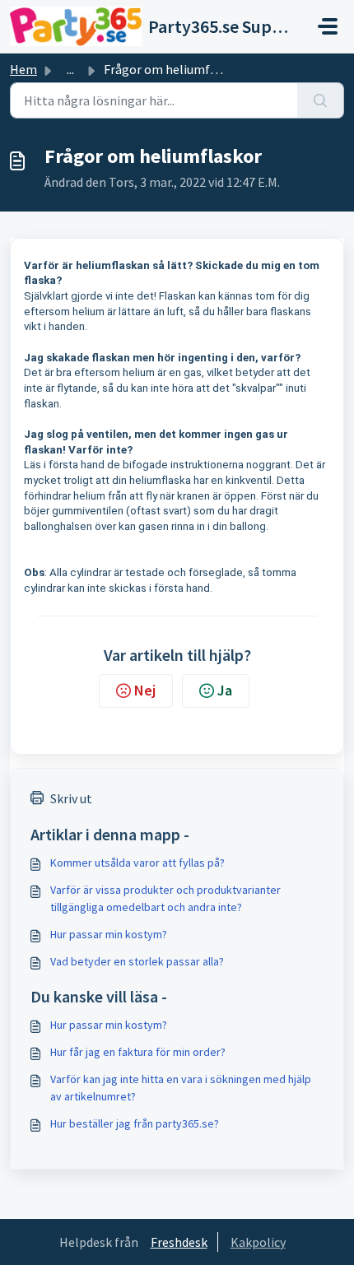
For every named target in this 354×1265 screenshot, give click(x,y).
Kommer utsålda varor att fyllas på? (137, 862)
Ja (224, 690)
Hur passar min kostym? (108, 934)
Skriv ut (71, 798)
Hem (23, 69)
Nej (145, 690)
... (70, 69)
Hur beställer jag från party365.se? (134, 1123)
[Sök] (320, 100)
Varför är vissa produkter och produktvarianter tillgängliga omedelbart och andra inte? (165, 898)
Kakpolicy (258, 1242)
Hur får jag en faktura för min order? (138, 1051)
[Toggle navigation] (327, 26)
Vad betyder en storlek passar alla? (137, 961)
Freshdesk (179, 1242)
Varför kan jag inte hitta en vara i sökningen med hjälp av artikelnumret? (180, 1088)
